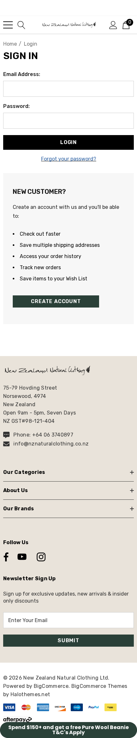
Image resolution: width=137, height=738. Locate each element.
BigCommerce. (52, 686)
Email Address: (21, 74)
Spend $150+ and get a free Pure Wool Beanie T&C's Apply (68, 730)
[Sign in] (113, 24)
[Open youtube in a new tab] (22, 556)
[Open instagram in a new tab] (40, 556)
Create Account (56, 301)
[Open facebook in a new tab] (4, 556)
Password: (16, 106)
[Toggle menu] (8, 25)
